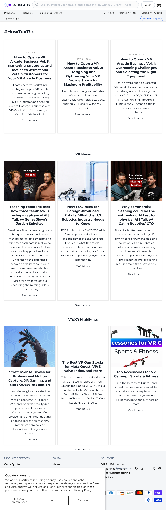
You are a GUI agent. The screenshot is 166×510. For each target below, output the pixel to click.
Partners (26, 12)
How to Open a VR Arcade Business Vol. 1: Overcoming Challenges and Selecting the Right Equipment (136, 67)
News (56, 464)
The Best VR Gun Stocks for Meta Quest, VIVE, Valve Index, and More (83, 366)
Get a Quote (12, 464)
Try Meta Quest (13, 18)
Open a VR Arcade (151, 12)
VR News (109, 12)
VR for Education (112, 464)
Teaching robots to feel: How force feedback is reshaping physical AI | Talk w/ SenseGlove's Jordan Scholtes (30, 215)
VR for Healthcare (113, 468)
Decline (83, 500)
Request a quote (152, 18)
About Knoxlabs (127, 12)
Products (9, 12)
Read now (28, 120)
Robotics (107, 477)
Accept (51, 500)
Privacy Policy (83, 490)
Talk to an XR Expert (50, 12)
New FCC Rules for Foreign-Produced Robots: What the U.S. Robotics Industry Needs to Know (83, 215)
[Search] (37, 4)
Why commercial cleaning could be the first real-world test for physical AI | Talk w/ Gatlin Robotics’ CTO (136, 215)
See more (81, 305)
